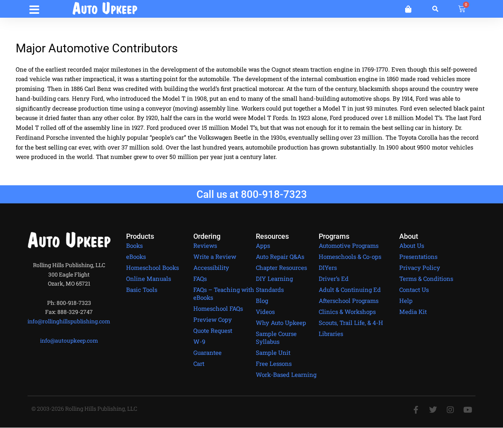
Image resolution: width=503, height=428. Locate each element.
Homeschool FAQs (218, 308)
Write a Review (214, 256)
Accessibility (211, 267)
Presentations (418, 256)
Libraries (331, 334)
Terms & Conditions (426, 278)
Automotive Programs (348, 245)
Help (406, 300)
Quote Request (212, 330)
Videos (265, 311)
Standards (270, 289)
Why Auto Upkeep (281, 323)
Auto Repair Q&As (280, 256)
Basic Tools (141, 289)
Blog (262, 300)
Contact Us (414, 289)
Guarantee (207, 352)
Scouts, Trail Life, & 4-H (351, 323)
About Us (411, 245)
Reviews (205, 245)
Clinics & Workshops (347, 311)
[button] (34, 8)
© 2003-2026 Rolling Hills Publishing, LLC (84, 408)
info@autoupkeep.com (69, 340)
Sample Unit (273, 352)
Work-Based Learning (286, 374)
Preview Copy (212, 319)
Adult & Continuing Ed (350, 289)
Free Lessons (274, 363)
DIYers (328, 267)
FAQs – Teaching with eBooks (223, 293)
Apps (263, 245)
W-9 (199, 341)
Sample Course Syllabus (276, 337)
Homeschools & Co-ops (350, 256)
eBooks (136, 256)
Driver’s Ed (334, 278)
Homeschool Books (152, 267)
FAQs (200, 278)
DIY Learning (274, 278)
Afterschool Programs (348, 300)
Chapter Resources (281, 267)
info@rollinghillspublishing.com (69, 321)
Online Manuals (148, 278)
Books (134, 245)
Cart (198, 363)
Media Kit (413, 311)
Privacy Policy (419, 267)
